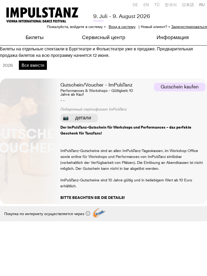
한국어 (171, 5)
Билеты (35, 37)
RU (202, 5)
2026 (8, 65)
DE (135, 5)
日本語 (188, 5)
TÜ (157, 5)
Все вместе (33, 65)
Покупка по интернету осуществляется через (44, 214)
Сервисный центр (103, 37)
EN (146, 5)
